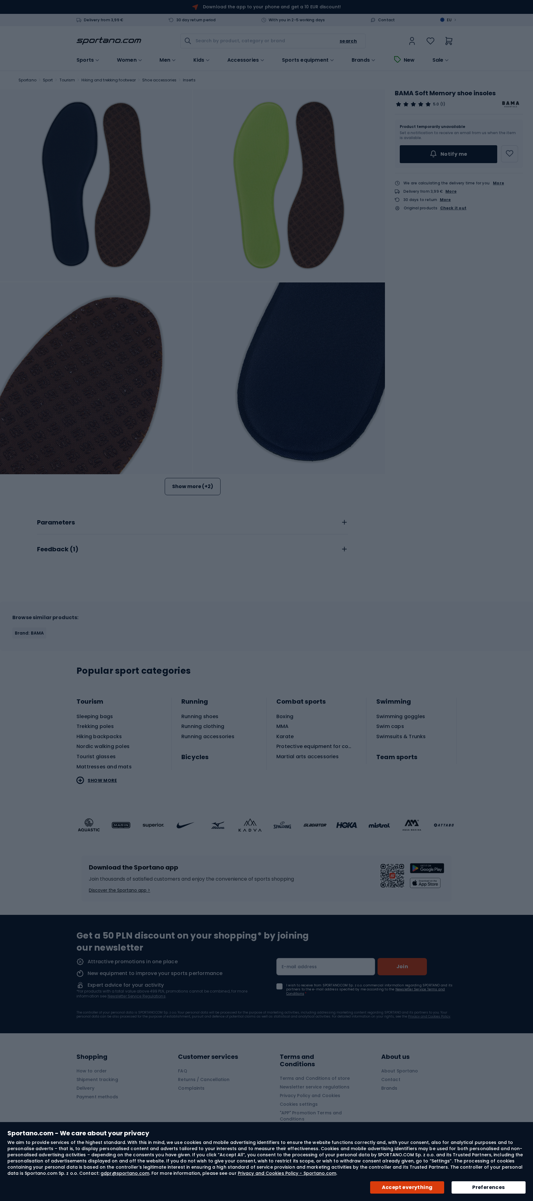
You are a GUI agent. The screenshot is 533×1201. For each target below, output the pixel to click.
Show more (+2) (192, 486)
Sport (48, 80)
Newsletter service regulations (314, 1087)
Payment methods (97, 1097)
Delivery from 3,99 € (103, 20)
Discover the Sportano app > (119, 890)
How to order (91, 1071)
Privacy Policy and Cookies (310, 1095)
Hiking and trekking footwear (108, 80)
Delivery (85, 1088)
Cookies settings (299, 1104)
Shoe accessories (159, 80)
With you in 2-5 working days (297, 20)
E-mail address (299, 967)
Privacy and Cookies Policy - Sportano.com (287, 1173)
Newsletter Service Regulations (137, 996)
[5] (413, 104)
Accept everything (407, 1187)
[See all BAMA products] (510, 104)
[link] (412, 41)
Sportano (27, 80)
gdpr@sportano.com (125, 1173)
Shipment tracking (97, 1079)
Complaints (191, 1088)
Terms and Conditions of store (315, 1078)
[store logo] (108, 41)
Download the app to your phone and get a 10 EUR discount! (272, 7)
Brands (361, 60)
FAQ (182, 1071)
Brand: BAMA (29, 633)
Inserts (189, 80)
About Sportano (399, 1071)
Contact (386, 20)
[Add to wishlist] (509, 153)
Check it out (453, 208)
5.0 (436, 104)
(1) (442, 104)
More (498, 183)
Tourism (67, 80)
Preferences (488, 1187)
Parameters (56, 523)
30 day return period (196, 20)
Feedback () (57, 549)
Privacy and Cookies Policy (429, 1016)
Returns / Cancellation (203, 1079)
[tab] (192, 521)
